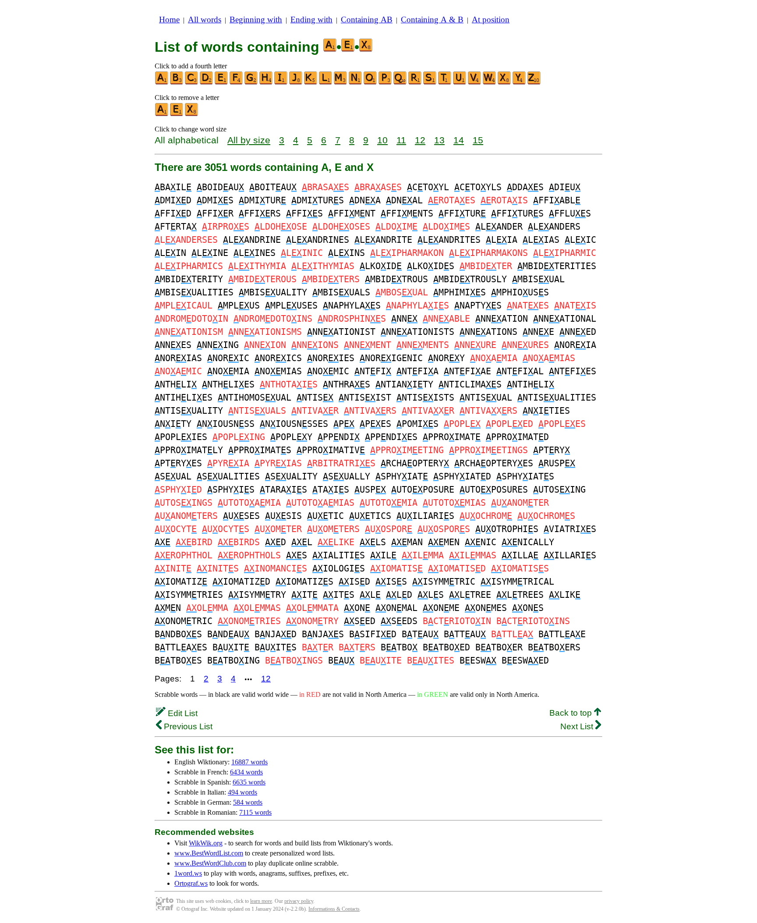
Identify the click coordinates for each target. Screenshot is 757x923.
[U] (460, 82)
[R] (415, 82)
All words (204, 19)
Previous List (187, 726)
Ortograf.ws (191, 883)
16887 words (249, 762)
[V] (474, 82)
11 (401, 140)
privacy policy (298, 901)
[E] (221, 82)
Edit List (182, 713)
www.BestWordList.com (208, 853)
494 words (242, 792)
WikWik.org (206, 843)
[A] (162, 82)
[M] (340, 82)
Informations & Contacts (334, 909)
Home (169, 19)
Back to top (571, 712)
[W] (489, 82)
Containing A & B (432, 19)
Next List (577, 726)
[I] (281, 82)
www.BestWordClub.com (210, 863)
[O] (370, 82)
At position (490, 19)
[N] (355, 82)
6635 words (249, 782)
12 (420, 140)
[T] (445, 82)
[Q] (400, 82)
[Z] (534, 82)
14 (458, 140)
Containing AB (367, 19)
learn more (261, 901)
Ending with (311, 19)
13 (439, 140)
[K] (311, 82)
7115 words (255, 812)
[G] (251, 82)
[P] (385, 82)
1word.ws (188, 873)
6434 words (246, 772)
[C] (191, 82)
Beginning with (256, 19)
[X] (504, 82)
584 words (247, 802)
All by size (248, 140)
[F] (236, 82)
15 (478, 140)
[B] (177, 82)
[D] (206, 82)
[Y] (519, 82)
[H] (266, 82)
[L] (325, 82)
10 (382, 140)
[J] (296, 82)
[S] (430, 82)
